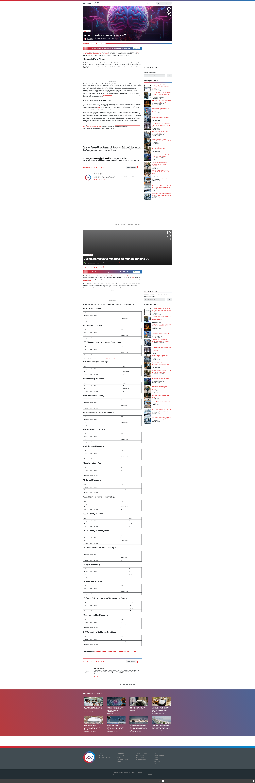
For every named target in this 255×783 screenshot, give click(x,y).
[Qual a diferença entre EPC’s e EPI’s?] (147, 181)
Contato (156, 757)
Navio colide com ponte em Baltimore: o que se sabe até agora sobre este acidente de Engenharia (138, 728)
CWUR (132, 277)
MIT (90, 280)
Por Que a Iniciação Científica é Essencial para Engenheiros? (93, 708)
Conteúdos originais (105, 757)
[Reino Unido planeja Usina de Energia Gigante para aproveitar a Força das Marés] (161, 720)
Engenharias (105, 3)
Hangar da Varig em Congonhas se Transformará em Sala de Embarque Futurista (92, 728)
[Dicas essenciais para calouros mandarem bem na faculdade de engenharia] (147, 165)
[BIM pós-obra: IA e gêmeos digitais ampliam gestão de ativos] (147, 134)
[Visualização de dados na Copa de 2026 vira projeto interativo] (147, 158)
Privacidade (157, 763)
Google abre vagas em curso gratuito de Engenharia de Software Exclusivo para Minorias (160, 709)
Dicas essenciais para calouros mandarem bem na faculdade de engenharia (160, 164)
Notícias (86, 31)
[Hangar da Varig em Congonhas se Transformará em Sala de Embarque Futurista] (93, 720)
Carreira (119, 3)
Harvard (127, 279)
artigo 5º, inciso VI (107, 95)
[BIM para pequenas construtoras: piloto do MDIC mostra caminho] (147, 150)
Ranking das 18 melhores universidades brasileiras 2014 (105, 358)
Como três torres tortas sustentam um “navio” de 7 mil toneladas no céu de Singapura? (161, 125)
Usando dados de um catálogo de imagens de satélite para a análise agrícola (160, 110)
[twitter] (94, 43)
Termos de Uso (157, 761)
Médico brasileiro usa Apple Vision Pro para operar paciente (137, 709)
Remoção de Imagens (159, 755)
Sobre (155, 753)
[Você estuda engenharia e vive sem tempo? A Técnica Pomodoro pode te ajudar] (147, 173)
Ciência (135, 3)
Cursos (147, 3)
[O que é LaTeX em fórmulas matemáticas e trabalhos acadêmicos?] (147, 142)
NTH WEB (150, 774)
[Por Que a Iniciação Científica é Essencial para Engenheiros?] (93, 701)
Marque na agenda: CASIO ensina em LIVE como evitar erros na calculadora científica (161, 86)
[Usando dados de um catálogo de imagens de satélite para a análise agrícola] (147, 111)
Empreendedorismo (127, 3)
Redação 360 (98, 174)
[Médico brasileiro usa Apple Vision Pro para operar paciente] (138, 701)
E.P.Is (99, 107)
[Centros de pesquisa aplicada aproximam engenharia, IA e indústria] (147, 119)
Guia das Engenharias (141, 753)
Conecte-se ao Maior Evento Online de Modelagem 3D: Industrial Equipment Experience (115, 709)
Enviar (169, 75)
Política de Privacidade (129, 780)
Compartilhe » (86, 43)
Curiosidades (88, 255)
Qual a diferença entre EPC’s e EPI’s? (161, 178)
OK (163, 780)
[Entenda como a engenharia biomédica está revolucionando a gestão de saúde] (147, 197)
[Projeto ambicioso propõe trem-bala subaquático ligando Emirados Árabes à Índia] (116, 720)
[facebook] (91, 43)
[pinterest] (103, 43)
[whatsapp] (96, 43)
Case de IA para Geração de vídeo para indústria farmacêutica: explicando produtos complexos (161, 94)
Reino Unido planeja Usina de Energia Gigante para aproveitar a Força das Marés (161, 727)
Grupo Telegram (140, 757)
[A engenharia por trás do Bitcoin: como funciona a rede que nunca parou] (147, 103)
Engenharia (120, 753)
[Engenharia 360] (92, 3)
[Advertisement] (112, 76)
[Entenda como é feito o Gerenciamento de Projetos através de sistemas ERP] (147, 189)
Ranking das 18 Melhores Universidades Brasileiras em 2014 (113, 275)
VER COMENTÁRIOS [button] (131, 167)
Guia (152, 3)
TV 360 (101, 753)
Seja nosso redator (141, 759)
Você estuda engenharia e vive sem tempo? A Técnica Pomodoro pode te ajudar (161, 172)
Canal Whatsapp (140, 755)
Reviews (141, 3)
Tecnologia (112, 3)
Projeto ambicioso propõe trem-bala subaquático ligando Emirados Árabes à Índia (116, 728)
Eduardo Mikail (99, 668)
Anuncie (156, 759)
